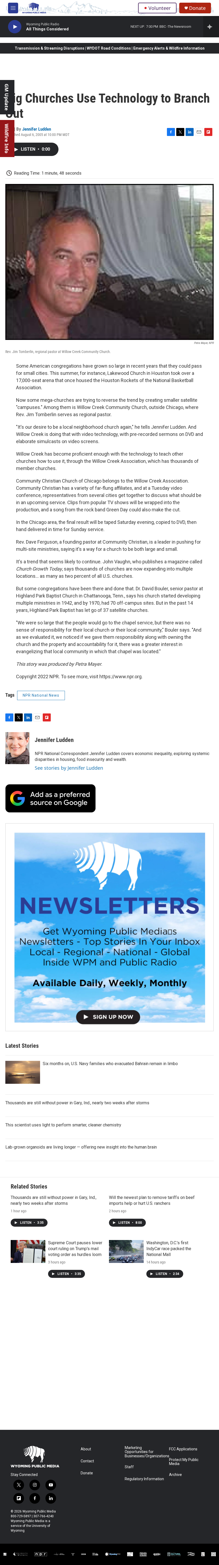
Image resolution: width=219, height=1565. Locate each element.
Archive (175, 1475)
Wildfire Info (6, 138)
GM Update (6, 97)
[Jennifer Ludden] (17, 748)
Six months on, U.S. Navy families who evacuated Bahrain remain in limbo (110, 1063)
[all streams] (211, 26)
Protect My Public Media (183, 1462)
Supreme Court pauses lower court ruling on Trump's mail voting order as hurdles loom (75, 1248)
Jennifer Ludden (36, 129)
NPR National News (41, 695)
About (86, 1449)
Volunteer (159, 8)
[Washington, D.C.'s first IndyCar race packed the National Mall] (126, 1251)
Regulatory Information (144, 1479)
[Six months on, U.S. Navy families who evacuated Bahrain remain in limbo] (22, 1072)
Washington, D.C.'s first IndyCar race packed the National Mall (168, 1248)
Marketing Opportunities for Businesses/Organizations (144, 1452)
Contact (87, 1461)
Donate (197, 8)
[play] (14, 27)
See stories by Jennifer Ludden (69, 768)
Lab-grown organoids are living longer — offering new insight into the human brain (81, 1147)
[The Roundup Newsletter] (109, 927)
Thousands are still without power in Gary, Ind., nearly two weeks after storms (77, 1102)
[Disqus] (109, 1357)
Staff (129, 1467)
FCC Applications (183, 1449)
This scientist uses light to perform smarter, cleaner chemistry (63, 1124)
